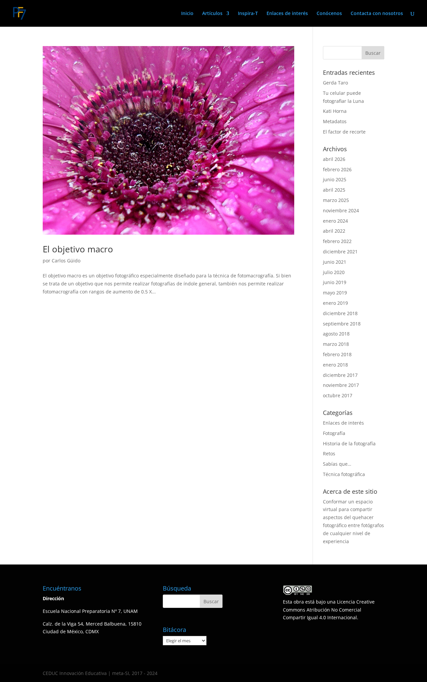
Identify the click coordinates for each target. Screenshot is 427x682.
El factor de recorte (344, 132)
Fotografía (334, 433)
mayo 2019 (335, 292)
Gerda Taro (335, 82)
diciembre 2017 (340, 375)
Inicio (187, 13)
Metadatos (335, 121)
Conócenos (329, 13)
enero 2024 (335, 221)
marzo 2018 (336, 344)
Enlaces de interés (287, 13)
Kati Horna (335, 111)
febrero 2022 (337, 241)
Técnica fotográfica (344, 474)
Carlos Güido (66, 260)
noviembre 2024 (341, 210)
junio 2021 (334, 262)
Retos (329, 453)
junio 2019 (334, 282)
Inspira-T (248, 13)
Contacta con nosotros (377, 13)
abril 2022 (334, 231)
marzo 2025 (336, 200)
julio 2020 (334, 272)
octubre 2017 (337, 395)
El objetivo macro (78, 249)
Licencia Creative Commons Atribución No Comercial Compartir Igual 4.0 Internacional (329, 610)
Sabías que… (337, 464)
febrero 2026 (337, 169)
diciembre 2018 (340, 313)
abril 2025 (334, 190)
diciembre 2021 (340, 251)
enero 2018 (335, 365)
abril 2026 (334, 159)
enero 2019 (335, 303)
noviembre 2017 (341, 385)
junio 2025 (334, 179)
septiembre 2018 (342, 323)
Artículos (212, 13)
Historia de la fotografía (349, 443)
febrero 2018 (337, 354)
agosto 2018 (336, 333)
